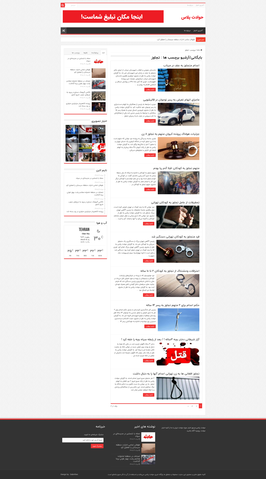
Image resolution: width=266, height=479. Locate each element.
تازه (103, 52)
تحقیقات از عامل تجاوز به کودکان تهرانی (175, 202)
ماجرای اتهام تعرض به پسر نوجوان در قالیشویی (171, 99)
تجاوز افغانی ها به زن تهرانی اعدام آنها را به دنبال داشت (166, 373)
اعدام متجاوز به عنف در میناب (181, 65)
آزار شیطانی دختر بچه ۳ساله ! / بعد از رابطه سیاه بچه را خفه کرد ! (160, 339)
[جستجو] (63, 5)
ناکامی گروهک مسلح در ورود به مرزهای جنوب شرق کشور (78, 93)
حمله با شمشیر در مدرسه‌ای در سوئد (79, 59)
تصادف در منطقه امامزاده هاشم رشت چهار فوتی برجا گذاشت (78, 82)
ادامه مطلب (150, 90)
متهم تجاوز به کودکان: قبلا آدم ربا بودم (176, 168)
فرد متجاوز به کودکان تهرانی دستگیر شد (175, 236)
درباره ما (190, 5)
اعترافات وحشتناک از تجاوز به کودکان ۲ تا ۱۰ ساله (169, 270)
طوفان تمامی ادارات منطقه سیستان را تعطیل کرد (176, 39)
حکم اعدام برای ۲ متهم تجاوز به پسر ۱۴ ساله (172, 305)
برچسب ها (76, 52)
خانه (198, 50)
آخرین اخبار (200, 5)
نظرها (86, 52)
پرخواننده (94, 52)
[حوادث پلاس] (192, 17)
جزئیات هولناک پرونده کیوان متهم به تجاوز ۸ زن (170, 133)
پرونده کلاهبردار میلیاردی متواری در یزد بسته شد (78, 104)
